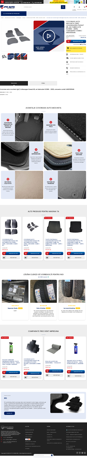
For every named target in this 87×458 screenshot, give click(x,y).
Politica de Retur (29, 430)
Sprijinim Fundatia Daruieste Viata (54, 440)
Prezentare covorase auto (73, 439)
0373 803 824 (38, 2)
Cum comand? (28, 434)
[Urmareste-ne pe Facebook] (77, 453)
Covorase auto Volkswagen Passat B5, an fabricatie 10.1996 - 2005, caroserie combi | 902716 (32, 242)
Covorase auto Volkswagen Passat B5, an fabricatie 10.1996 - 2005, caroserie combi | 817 (10, 242)
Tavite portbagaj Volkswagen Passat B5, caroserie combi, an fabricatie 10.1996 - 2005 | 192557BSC (53, 242)
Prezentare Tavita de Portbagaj (74, 437)
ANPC (67, 444)
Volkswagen (18, 17)
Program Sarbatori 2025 (72, 432)
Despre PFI (9, 413)
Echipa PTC (49, 437)
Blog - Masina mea (51, 432)
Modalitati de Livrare (30, 441)
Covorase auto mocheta (10, 17)
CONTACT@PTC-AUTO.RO (11, 439)
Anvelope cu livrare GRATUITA (54, 443)
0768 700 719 (26, 2)
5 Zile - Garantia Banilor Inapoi (74, 434)
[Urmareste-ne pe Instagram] (80, 453)
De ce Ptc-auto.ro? (71, 441)
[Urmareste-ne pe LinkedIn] (85, 453)
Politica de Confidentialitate (32, 446)
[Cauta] (63, 7)
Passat (23, 17)
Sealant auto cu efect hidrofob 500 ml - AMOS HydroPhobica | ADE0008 (75, 362)
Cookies (27, 448)
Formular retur (29, 432)
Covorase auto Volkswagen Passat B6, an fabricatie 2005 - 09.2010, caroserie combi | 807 (32, 362)
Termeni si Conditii (30, 444)
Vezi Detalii (13, 257)
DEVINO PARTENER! (51, 430)
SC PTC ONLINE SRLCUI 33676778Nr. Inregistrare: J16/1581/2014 (73, 448)
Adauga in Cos (13, 253)
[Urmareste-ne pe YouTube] (82, 453)
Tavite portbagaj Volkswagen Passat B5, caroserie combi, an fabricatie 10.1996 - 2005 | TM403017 (75, 242)
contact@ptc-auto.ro (12, 2)
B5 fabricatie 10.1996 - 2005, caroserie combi (36, 17)
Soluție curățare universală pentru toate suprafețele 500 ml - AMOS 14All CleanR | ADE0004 (11, 362)
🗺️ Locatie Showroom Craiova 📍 (74, 430)
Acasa (2, 17)
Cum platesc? (28, 437)
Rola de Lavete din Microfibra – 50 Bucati (53, 362)
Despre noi (49, 434)
